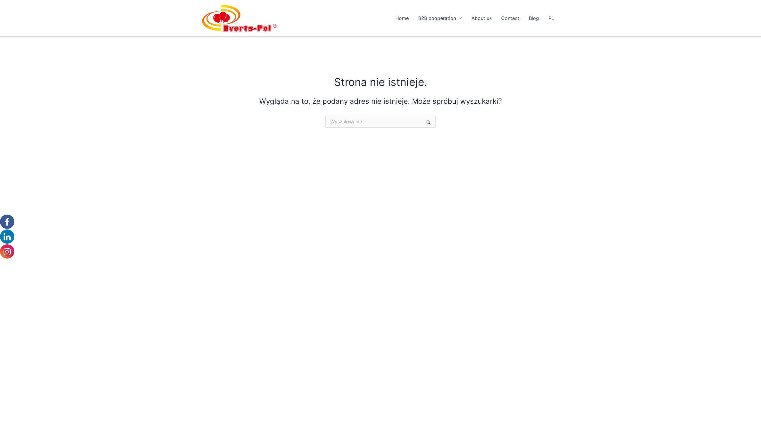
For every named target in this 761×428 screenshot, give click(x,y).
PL (551, 18)
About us (481, 18)
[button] (459, 18)
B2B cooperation (437, 18)
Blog (534, 18)
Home (402, 18)
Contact (510, 18)
